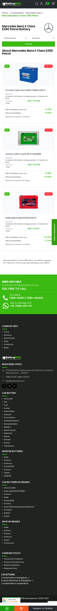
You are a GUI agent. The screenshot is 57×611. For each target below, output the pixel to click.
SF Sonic (7, 469)
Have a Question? (54, 232)
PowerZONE (9, 466)
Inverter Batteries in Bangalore (16, 580)
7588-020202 (34, 298)
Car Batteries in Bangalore (14, 577)
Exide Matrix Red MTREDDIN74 (20, 217)
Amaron (7, 460)
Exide (6, 457)
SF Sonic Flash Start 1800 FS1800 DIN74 (25, 90)
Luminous (8, 463)
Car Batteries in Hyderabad (14, 583)
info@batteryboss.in (15, 381)
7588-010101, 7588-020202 (17, 377)
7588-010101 (16, 298)
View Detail (28, 79)
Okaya (7, 473)
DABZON (7, 476)
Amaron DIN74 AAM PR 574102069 (23, 154)
